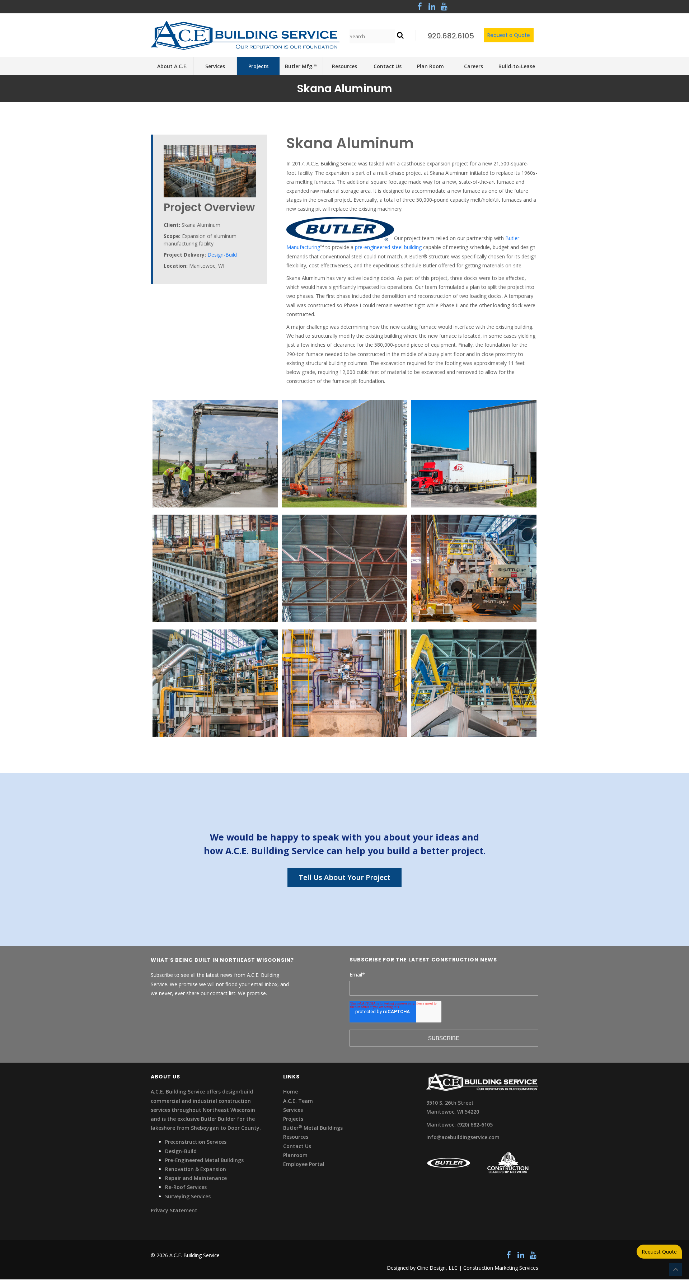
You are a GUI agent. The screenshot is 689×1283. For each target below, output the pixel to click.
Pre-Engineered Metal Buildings (204, 1160)
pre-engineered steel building (388, 247)
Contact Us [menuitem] (388, 66)
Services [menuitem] (215, 66)
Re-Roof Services (186, 1187)
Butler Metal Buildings (313, 1127)
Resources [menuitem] (344, 66)
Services (293, 1109)
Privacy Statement (174, 1210)
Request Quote (659, 1251)
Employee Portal (303, 1164)
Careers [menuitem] (473, 66)
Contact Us (297, 1146)
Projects (293, 1118)
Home (290, 1091)
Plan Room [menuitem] (430, 66)
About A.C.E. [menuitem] (172, 66)
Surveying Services (188, 1196)
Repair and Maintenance (196, 1178)
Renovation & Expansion (195, 1169)
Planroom (295, 1155)
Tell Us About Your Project (344, 877)
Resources (295, 1136)
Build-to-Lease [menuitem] (516, 66)
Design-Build (222, 254)
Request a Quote (508, 35)
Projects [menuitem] (258, 66)
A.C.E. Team (298, 1100)
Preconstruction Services (195, 1141)
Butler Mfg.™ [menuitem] (301, 66)
